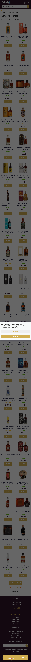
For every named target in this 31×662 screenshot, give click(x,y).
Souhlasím (15, 336)
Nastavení (15, 331)
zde (17, 327)
